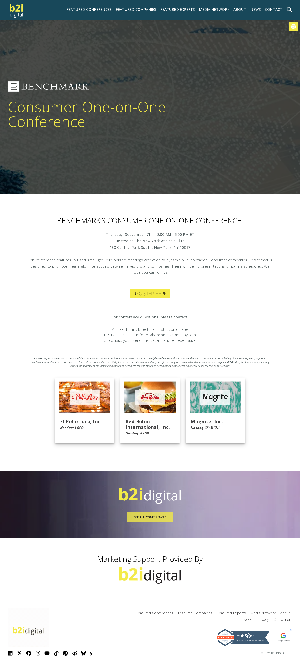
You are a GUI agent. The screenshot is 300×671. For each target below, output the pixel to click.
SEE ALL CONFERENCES (150, 517)
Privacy (263, 619)
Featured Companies (195, 612)
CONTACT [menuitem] (273, 9)
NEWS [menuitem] (255, 9)
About (285, 612)
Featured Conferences (154, 612)
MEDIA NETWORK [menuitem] (214, 9)
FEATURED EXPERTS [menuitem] (177, 9)
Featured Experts (231, 612)
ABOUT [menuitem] (239, 9)
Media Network (263, 612)
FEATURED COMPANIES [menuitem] (136, 9)
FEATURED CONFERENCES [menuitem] (89, 9)
